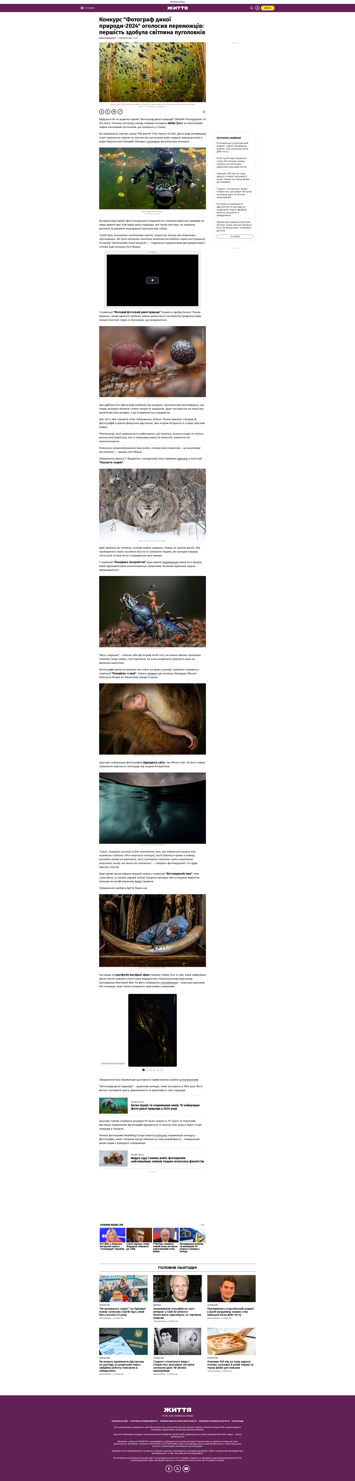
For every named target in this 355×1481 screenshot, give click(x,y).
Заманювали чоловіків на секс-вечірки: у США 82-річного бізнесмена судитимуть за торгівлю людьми (177, 1313)
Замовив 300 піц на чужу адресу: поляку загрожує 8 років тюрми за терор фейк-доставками (233, 177)
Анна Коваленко (107, 38)
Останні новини (229, 137)
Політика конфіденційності (144, 1421)
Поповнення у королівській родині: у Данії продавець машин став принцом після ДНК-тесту (232, 147)
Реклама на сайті (120, 1421)
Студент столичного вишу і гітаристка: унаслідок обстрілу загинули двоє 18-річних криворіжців (234, 193)
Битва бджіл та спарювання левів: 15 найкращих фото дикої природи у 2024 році (165, 1106)
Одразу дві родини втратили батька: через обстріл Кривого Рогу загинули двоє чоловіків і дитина (234, 226)
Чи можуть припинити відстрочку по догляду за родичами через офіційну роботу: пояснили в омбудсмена (232, 210)
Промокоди (237, 1421)
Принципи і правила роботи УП (214, 1421)
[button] (201, 1030)
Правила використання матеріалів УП (178, 1421)
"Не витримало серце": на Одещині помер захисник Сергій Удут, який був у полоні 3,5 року (122, 1311)
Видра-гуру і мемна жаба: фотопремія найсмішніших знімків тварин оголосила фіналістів (167, 1159)
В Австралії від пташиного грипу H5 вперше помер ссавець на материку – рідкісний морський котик (232, 162)
